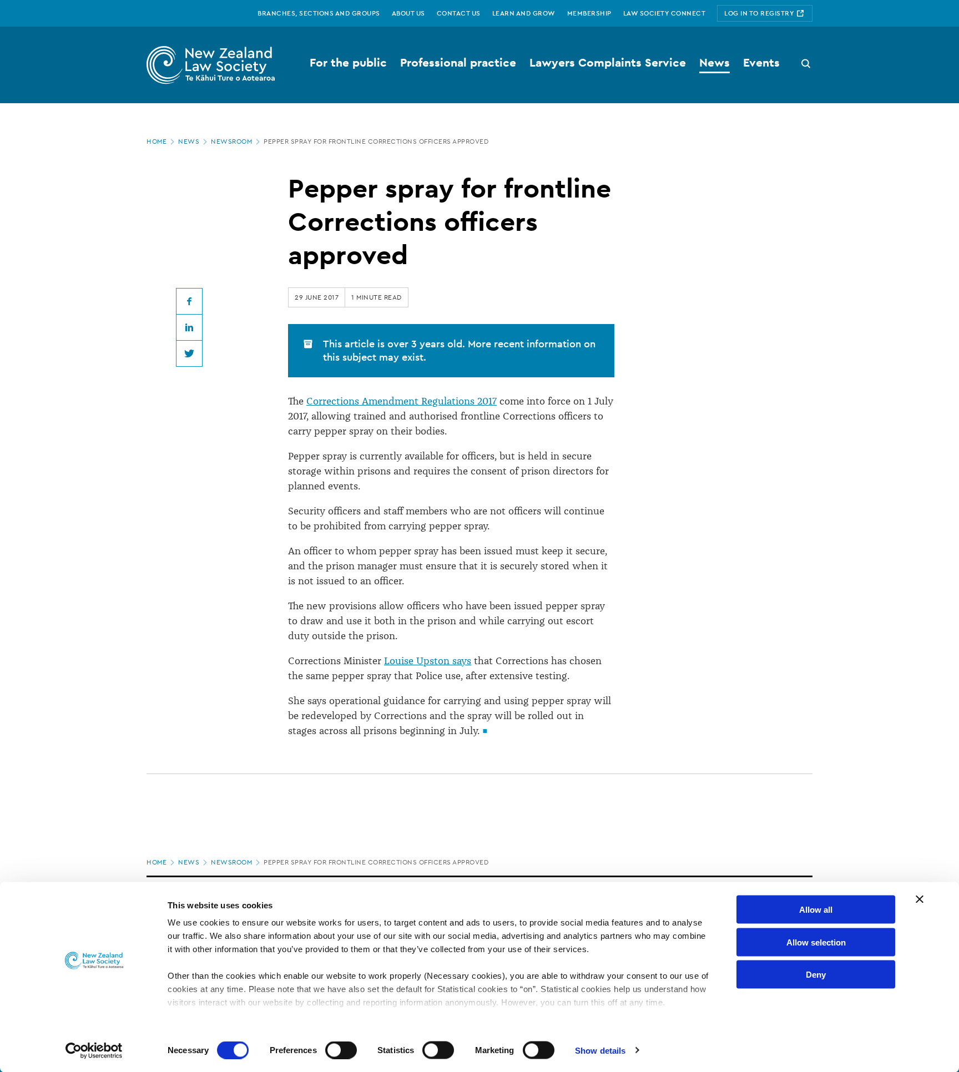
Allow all (815, 909)
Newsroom (231, 141)
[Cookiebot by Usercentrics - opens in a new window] (94, 1050)
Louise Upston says (427, 661)
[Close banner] (919, 899)
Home (156, 141)
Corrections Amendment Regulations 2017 (401, 401)
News (188, 141)
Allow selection (816, 942)
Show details (600, 1050)
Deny (816, 974)
